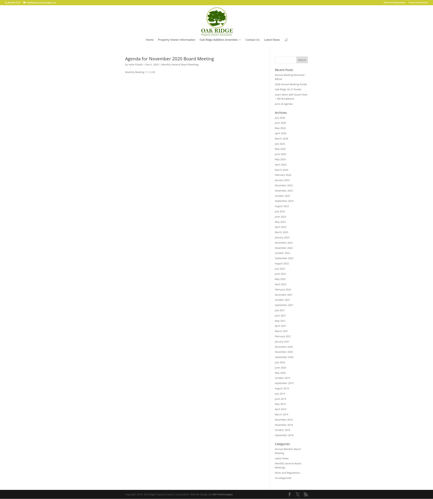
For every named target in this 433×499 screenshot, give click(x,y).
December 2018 (284, 419)
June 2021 (280, 315)
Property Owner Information (176, 40)
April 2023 (280, 227)
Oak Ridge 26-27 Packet (288, 89)
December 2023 (284, 185)
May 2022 (280, 279)
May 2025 (280, 148)
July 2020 (280, 362)
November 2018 (284, 424)
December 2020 (284, 346)
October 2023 (282, 195)
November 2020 (284, 351)
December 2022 (284, 242)
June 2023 (280, 216)
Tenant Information (418, 3)
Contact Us (253, 40)
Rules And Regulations (395, 3)
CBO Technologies (222, 494)
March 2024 (281, 169)
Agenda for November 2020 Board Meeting (169, 59)
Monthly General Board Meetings (180, 64)
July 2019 (280, 393)
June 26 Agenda (284, 103)
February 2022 (283, 289)
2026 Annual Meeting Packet (291, 84)
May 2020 (280, 372)
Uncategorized (283, 478)
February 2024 (283, 174)
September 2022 (284, 258)
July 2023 (280, 211)
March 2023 (281, 232)
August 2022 (282, 263)
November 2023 (284, 190)
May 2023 (280, 221)
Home (150, 40)
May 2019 (280, 404)
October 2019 (282, 377)
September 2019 (284, 383)
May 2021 (280, 320)
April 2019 (280, 409)
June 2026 (280, 122)
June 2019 (280, 398)
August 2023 (282, 206)
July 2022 (280, 268)
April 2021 (280, 325)
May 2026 (280, 128)
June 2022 (280, 273)
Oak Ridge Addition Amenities (219, 40)
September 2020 (284, 357)
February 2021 (283, 336)
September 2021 (284, 305)
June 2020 (280, 367)
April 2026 (280, 133)
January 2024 (282, 180)
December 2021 (284, 294)
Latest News (272, 40)
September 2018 (284, 435)
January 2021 (282, 341)
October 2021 (282, 299)
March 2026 (281, 138)
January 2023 (282, 237)
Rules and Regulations (287, 472)
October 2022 (282, 253)
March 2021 (281, 331)
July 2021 (280, 310)
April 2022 (280, 284)
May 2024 (280, 159)
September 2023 (284, 201)
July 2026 (280, 117)
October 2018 (282, 430)
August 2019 (282, 388)
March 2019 (281, 414)
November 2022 (284, 247)
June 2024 (280, 154)
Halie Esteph (136, 64)
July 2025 (280, 143)
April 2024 (280, 164)
